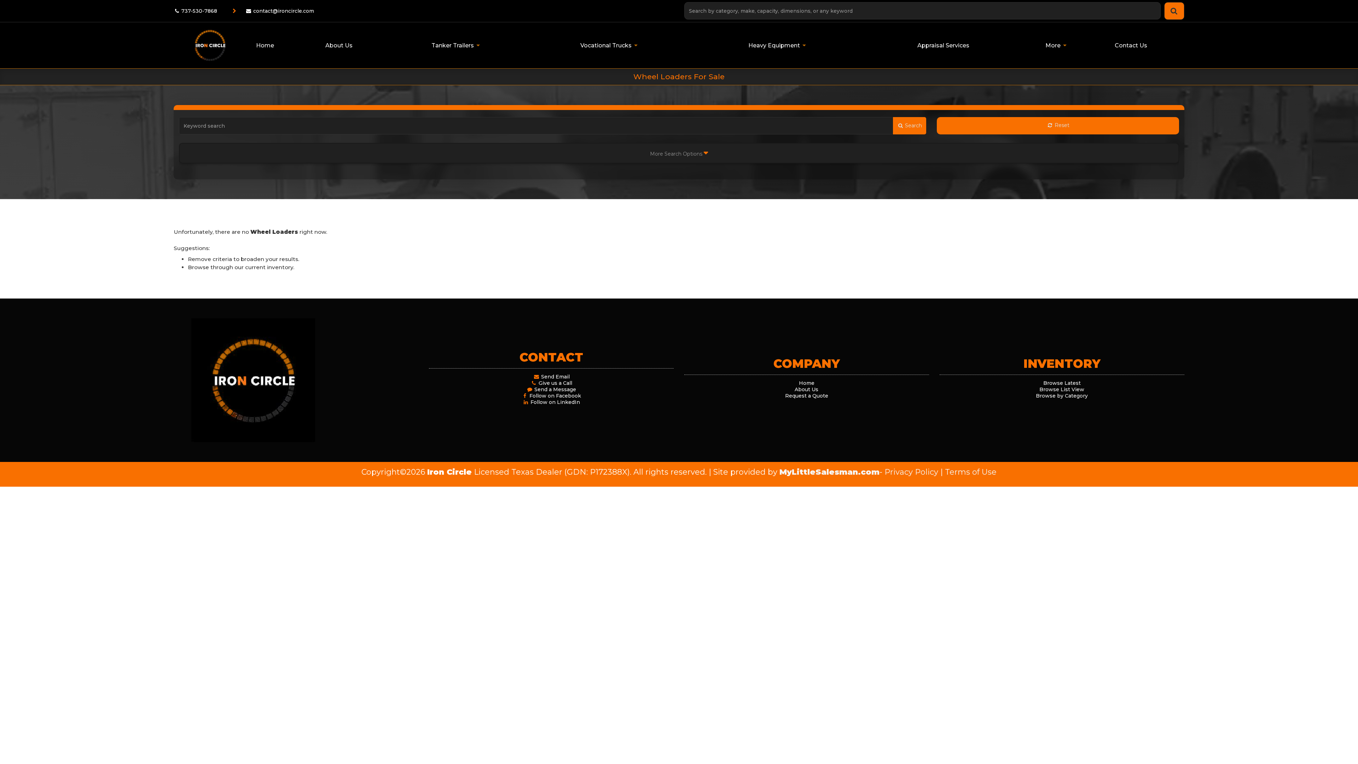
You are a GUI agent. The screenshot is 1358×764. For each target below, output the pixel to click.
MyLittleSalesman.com (829, 472)
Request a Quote (806, 396)
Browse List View (1061, 389)
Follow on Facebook (554, 396)
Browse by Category (1062, 396)
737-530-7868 (198, 11)
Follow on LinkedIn (554, 402)
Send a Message (554, 389)
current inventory (269, 267)
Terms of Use (971, 472)
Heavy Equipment (774, 45)
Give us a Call (554, 383)
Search (913, 125)
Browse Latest (1062, 383)
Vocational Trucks (606, 45)
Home (806, 383)
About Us (806, 389)
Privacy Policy (911, 472)
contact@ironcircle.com (283, 11)
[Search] (1174, 11)
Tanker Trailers (452, 45)
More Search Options (677, 154)
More (1053, 45)
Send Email (555, 377)
